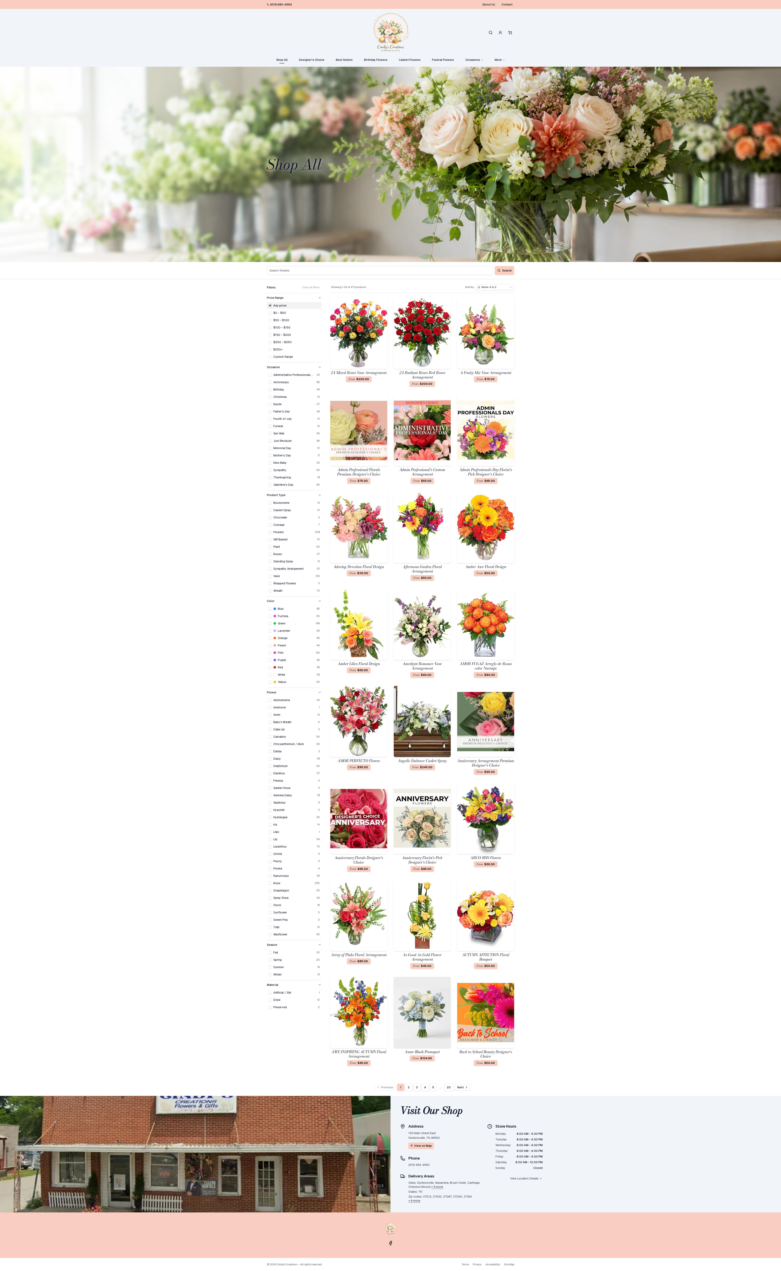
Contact (507, 4)
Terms (465, 1264)
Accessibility (492, 1264)
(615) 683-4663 (281, 4)
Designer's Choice (311, 60)
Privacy (477, 1264)
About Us (488, 4)
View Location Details (524, 1178)
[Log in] (500, 32)
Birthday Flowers (375, 60)
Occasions (472, 60)
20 (449, 1087)
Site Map (509, 1264)
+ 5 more (437, 1187)
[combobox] (495, 287)
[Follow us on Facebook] (390, 1243)
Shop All (282, 60)
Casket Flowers (410, 60)
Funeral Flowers (443, 60)
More (498, 60)
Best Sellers (344, 60)
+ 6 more (414, 1200)
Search (507, 270)
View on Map (423, 1146)
